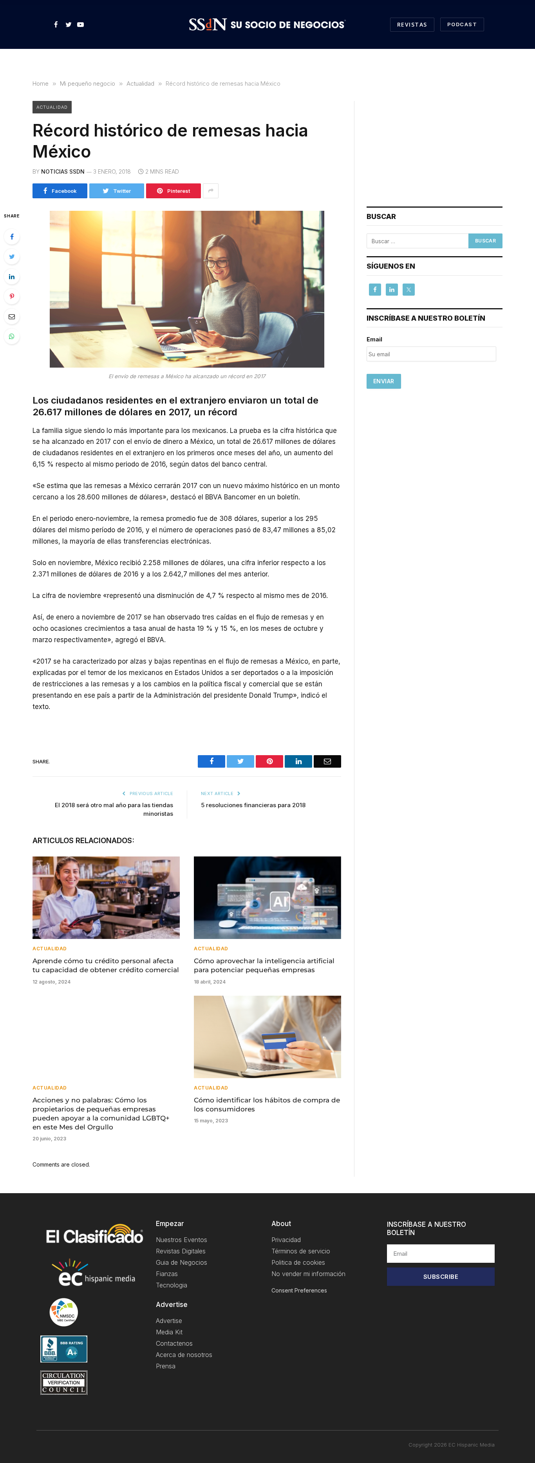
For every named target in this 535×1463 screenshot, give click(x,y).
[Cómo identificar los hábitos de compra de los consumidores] (267, 1037)
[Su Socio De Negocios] (267, 24)
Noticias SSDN (63, 171)
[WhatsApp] (12, 336)
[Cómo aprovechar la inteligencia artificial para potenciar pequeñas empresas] (267, 897)
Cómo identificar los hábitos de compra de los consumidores (267, 1104)
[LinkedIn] (12, 276)
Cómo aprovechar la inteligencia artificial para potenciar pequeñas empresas (264, 965)
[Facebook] (12, 236)
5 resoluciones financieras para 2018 (253, 805)
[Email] (12, 316)
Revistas (412, 24)
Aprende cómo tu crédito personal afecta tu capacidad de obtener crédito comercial (106, 965)
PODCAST (462, 24)
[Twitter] (12, 256)
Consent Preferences (299, 1290)
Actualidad (52, 107)
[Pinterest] (12, 296)
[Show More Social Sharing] (211, 190)
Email (374, 339)
